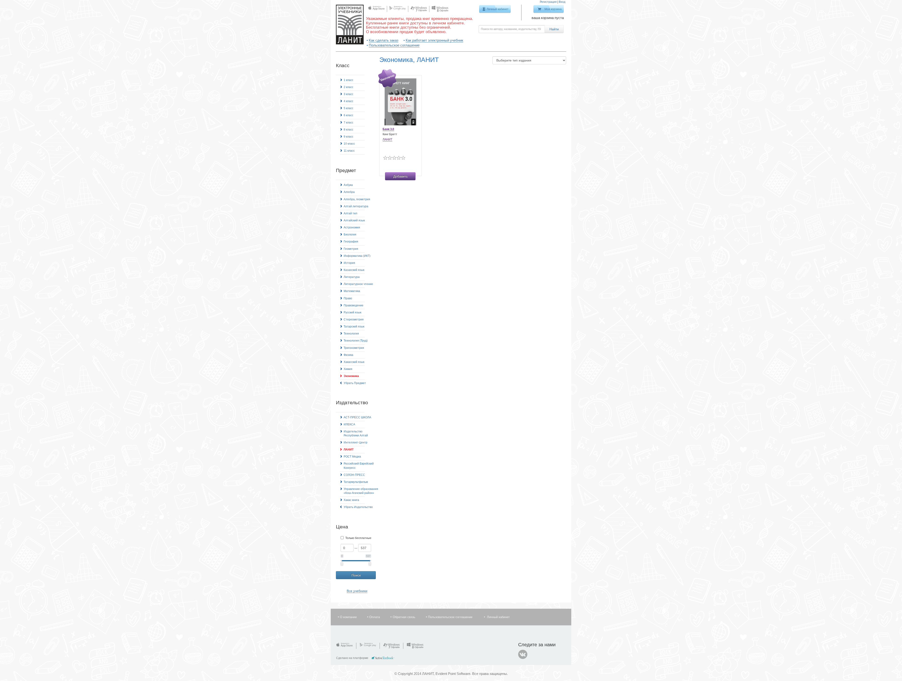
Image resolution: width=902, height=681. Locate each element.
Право (348, 298)
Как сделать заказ (383, 40)
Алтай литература (356, 206)
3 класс (348, 94)
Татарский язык (354, 326)
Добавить (400, 176)
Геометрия (351, 248)
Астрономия (352, 227)
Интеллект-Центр (355, 442)
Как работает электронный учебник (434, 40)
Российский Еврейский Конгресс (359, 465)
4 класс (348, 101)
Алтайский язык (354, 220)
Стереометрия (354, 319)
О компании (348, 617)
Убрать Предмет (355, 383)
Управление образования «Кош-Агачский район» (361, 491)
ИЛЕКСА (349, 424)
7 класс (348, 122)
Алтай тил (350, 213)
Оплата (374, 617)
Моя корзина (553, 9)
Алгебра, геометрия (357, 199)
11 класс (349, 150)
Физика (348, 355)
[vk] (523, 654)
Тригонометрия (354, 348)
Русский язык (352, 312)
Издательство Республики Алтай (356, 433)
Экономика (351, 376)
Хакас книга (351, 500)
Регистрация (548, 2)
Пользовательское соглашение (394, 45)
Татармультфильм (356, 482)
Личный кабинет (498, 9)
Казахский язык (354, 270)
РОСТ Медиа (352, 456)
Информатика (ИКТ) (357, 256)
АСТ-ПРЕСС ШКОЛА (357, 417)
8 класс (348, 129)
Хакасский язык (354, 362)
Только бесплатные (358, 538)
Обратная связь (404, 617)
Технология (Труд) (356, 340)
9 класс (348, 136)
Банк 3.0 (388, 129)
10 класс (349, 143)
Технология (351, 333)
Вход (562, 2)
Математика (352, 291)
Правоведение (353, 305)
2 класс (348, 87)
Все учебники (357, 591)
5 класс (348, 108)
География (351, 241)
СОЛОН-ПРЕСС (354, 475)
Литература (352, 277)
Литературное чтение (358, 284)
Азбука (348, 185)
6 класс (348, 115)
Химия (348, 369)
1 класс (348, 80)
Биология (350, 234)
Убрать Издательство (358, 507)
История (349, 263)
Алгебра (349, 192)
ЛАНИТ (349, 449)
